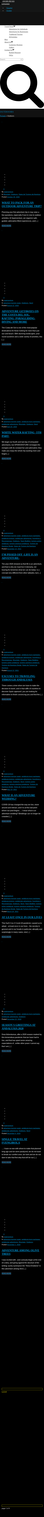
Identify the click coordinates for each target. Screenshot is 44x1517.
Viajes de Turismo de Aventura (29, 194)
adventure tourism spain (12, 303)
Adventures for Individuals (18, 29)
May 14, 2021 (12, 789)
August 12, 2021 (13, 670)
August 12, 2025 (13, 305)
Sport (31, 303)
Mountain (6, 194)
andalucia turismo (8, 538)
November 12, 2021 (14, 549)
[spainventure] (22, 70)
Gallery (11, 47)
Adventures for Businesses (18, 32)
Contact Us (8, 50)
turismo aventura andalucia (19, 543)
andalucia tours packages (31, 421)
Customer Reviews (15, 45)
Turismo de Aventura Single (11, 665)
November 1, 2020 (13, 1245)
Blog (6, 39)
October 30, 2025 (13, 197)
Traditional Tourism (16, 34)
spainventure (8, 192)
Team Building (25, 541)
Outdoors (14, 194)
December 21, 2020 (14, 1019)
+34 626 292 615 (8, 1)
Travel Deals (9, 26)
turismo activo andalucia (10, 662)
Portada (3, 116)
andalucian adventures (10, 424)
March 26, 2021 (12, 911)
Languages (6, 4)
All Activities (13, 37)
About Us (8, 42)
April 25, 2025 (12, 427)
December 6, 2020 (13, 1133)
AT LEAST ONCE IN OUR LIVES (22, 917)
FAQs (11, 55)
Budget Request (15, 52)
